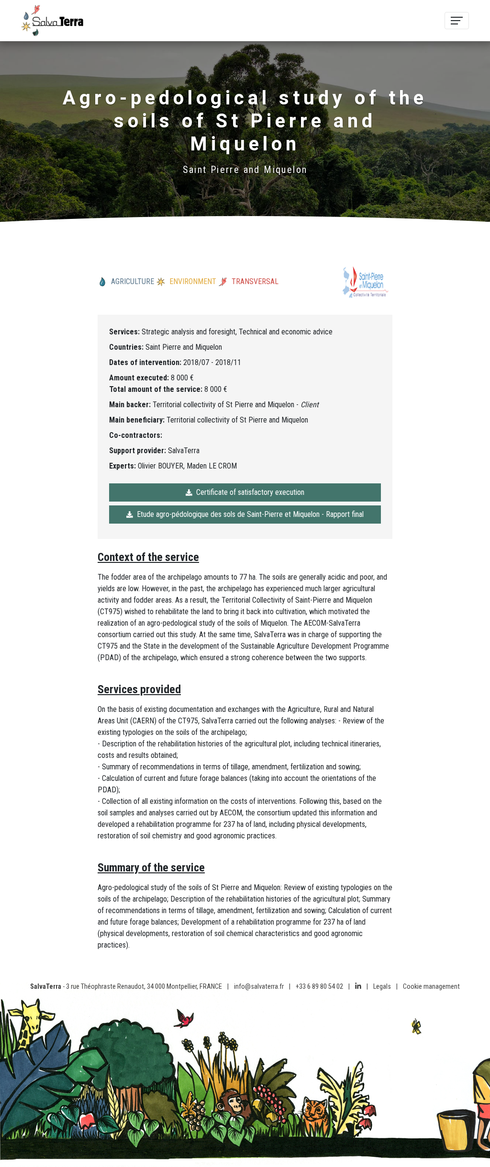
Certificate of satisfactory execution (250, 492)
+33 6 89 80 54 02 (319, 987)
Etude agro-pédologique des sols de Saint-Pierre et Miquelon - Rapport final (250, 514)
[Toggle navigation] (457, 20)
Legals (382, 987)
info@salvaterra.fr (259, 987)
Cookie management (431, 987)
